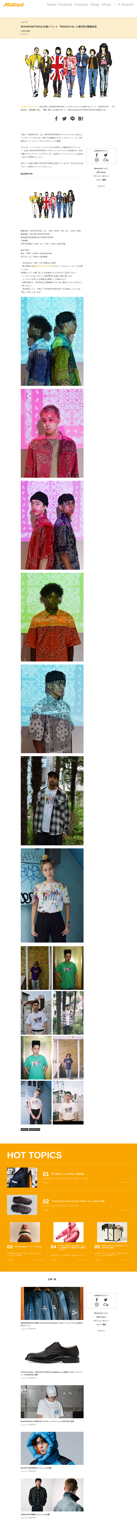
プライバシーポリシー (101, 176)
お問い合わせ (101, 172)
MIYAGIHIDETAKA (34, 1129)
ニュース (24, 22)
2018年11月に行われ (29, 107)
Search (127, 4)
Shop (106, 4)
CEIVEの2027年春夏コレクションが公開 (35, 1514)
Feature (65, 4)
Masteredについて (101, 168)
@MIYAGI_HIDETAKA (43, 266)
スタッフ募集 (101, 180)
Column (81, 4)
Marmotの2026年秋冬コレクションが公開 (36, 1468)
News (52, 4)
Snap (94, 4)
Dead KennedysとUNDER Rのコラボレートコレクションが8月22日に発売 (47, 1421)
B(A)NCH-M (25, 1129)
